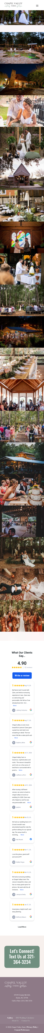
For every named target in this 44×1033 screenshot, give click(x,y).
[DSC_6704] (22, 631)
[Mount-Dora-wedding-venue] (22, 220)
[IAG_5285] (22, 315)
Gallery (10, 1017)
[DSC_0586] (22, 567)
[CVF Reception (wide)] (22, 347)
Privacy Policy (32, 1027)
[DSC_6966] (22, 599)
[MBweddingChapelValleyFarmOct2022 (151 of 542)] (22, 441)
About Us (15, 1020)
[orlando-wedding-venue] (22, 189)
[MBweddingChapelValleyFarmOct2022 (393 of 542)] (22, 504)
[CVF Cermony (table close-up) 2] (22, 378)
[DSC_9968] (22, 63)
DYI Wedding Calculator (25, 1017)
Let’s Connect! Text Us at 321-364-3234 (22, 956)
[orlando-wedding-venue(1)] (22, 157)
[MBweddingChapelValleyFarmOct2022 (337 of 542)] (22, 536)
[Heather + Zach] (22, 126)
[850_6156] (22, 94)
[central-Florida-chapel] (22, 252)
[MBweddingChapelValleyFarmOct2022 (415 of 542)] (22, 473)
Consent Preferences (22, 1030)
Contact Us (26, 1020)
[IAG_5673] (22, 283)
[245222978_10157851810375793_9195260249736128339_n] (22, 410)
